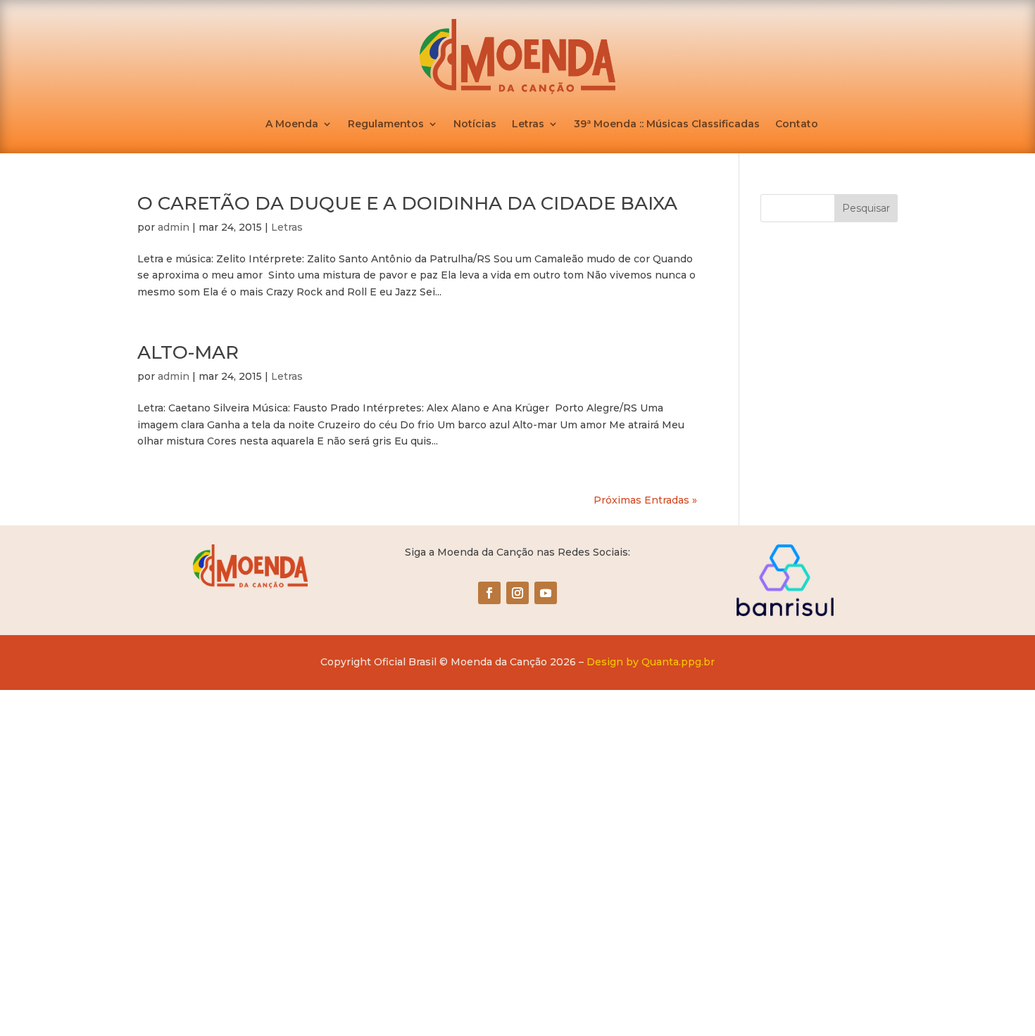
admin (173, 227)
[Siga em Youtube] (545, 593)
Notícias (474, 124)
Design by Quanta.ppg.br (650, 662)
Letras (528, 124)
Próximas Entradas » (645, 500)
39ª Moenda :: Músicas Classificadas (667, 124)
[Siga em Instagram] (517, 593)
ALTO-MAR (188, 352)
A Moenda (291, 124)
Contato (796, 124)
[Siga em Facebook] (489, 593)
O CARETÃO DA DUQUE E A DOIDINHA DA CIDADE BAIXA (407, 203)
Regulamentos (386, 124)
